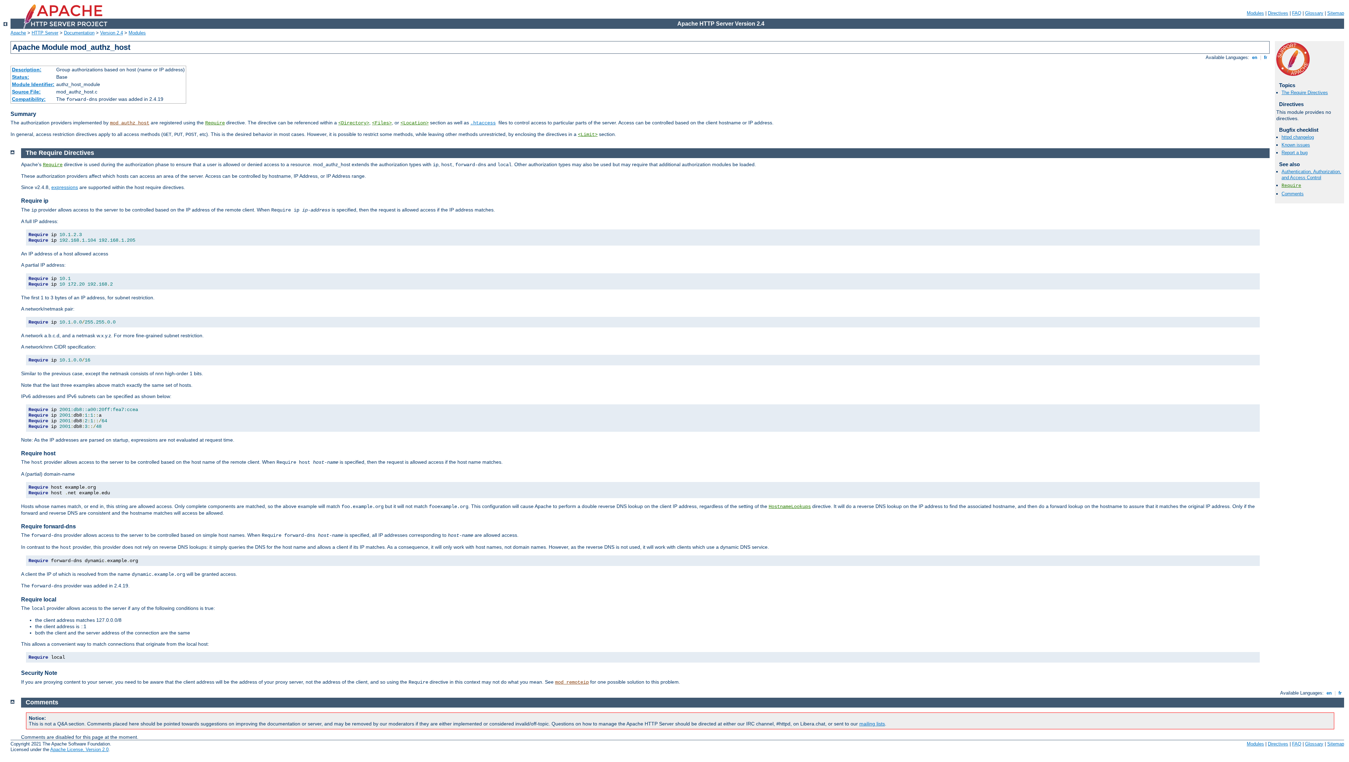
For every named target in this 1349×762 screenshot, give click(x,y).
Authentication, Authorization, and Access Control (1311, 174)
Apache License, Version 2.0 (79, 749)
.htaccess (483, 123)
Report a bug (1295, 152)
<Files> (382, 123)
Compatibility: (29, 99)
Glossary (1314, 13)
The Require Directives (1305, 92)
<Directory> (353, 123)
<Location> (414, 123)
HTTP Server (45, 32)
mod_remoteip (572, 682)
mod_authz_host (129, 123)
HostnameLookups (790, 506)
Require (215, 123)
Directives (1278, 13)
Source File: (26, 92)
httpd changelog (1298, 137)
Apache (18, 32)
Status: (20, 77)
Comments (1293, 193)
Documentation (79, 32)
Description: (26, 69)
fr (1266, 57)
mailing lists (872, 724)
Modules (1255, 13)
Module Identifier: (33, 84)
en (1255, 57)
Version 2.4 (111, 32)
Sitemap (1335, 13)
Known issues (1296, 145)
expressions (64, 187)
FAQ (1296, 13)
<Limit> (588, 134)
